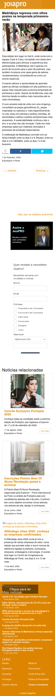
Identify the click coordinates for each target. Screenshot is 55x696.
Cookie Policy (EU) (36, 673)
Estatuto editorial (9, 684)
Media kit (32, 663)
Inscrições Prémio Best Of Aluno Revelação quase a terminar (23, 481)
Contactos (6, 673)
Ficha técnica (34, 668)
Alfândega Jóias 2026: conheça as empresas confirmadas (26, 533)
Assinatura (7, 668)
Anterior (10, 170)
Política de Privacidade (38, 679)
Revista (5, 663)
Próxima (42, 170)
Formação (6, 679)
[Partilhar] (20, 151)
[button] (51, 4)
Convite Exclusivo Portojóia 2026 (24, 412)
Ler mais (45, 430)
